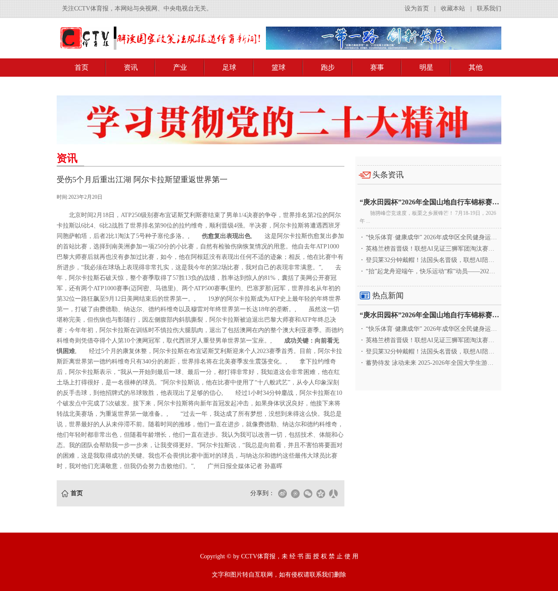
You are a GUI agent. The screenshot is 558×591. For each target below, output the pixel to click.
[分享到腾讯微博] (295, 493)
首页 (81, 67)
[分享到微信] (308, 493)
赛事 (377, 67)
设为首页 (417, 8)
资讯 (131, 67)
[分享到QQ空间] (320, 493)
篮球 (279, 67)
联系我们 (489, 8)
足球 (229, 67)
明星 (426, 67)
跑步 (328, 67)
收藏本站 (453, 8)
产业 (180, 67)
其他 (476, 67)
